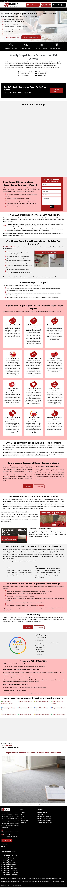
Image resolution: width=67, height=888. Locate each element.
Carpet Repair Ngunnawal (10, 868)
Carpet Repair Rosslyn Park (10, 874)
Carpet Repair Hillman (58, 708)
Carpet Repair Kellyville (9, 863)
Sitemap (23, 822)
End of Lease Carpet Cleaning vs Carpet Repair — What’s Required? (33, 805)
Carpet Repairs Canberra (45, 820)
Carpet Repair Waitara (9, 861)
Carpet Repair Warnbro (42, 701)
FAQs (43, 9)
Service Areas (34, 9)
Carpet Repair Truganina (10, 855)
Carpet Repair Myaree (25, 701)
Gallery (23, 818)
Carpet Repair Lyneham (9, 864)
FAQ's (22, 814)
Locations (17, 9)
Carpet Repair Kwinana (9, 714)
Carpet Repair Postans (58, 714)
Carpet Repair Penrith (9, 859)
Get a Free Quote (59, 5)
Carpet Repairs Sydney (44, 816)
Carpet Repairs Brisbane (45, 818)
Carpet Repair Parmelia (42, 714)
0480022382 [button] (7, 840)
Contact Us (55, 9)
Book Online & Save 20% (32, 37)
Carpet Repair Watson (9, 866)
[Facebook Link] (2, 846)
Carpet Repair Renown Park (10, 870)
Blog (48, 9)
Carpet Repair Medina (25, 708)
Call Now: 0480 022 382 (13, 37)
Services (25, 9)
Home (10, 9)
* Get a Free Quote (56, 90)
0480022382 (47, 5)
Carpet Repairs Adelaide (45, 822)
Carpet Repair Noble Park (10, 857)
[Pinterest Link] (4, 846)
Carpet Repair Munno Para (10, 872)
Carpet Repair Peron (25, 714)
